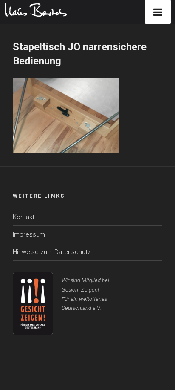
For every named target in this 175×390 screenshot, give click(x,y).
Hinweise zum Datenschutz (52, 252)
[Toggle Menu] (158, 12)
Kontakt (23, 217)
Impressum (29, 234)
